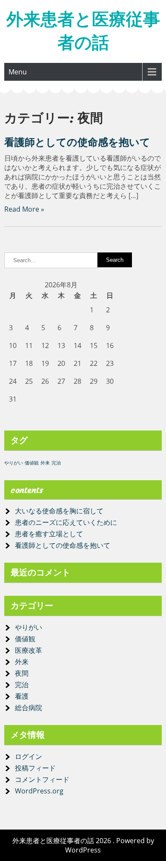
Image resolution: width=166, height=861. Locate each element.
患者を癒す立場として (49, 533)
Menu (18, 71)
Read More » (24, 209)
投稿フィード (35, 768)
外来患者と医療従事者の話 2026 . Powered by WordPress (83, 845)
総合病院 (28, 707)
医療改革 (28, 650)
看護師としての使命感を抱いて (77, 142)
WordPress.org (39, 791)
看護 (22, 696)
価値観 (32, 463)
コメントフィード (42, 779)
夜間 (22, 673)
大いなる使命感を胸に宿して (59, 510)
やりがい (13, 463)
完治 (56, 463)
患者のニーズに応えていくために (66, 522)
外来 (45, 463)
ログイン (28, 756)
